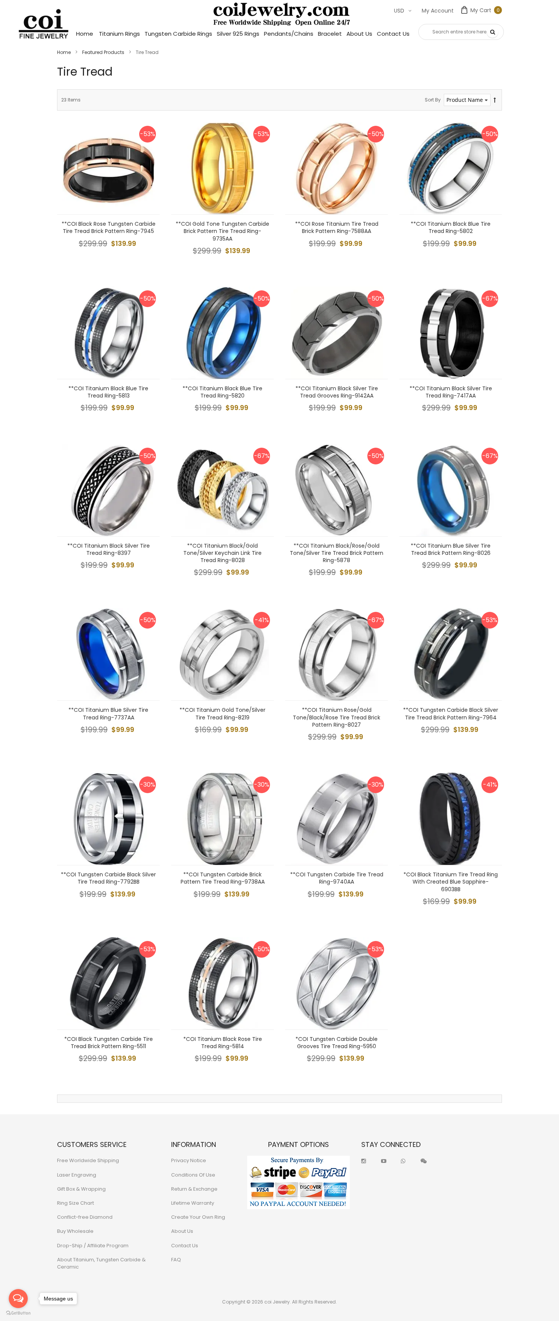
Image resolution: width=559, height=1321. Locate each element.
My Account (438, 10)
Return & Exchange (194, 1189)
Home (64, 52)
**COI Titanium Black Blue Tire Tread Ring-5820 (222, 392)
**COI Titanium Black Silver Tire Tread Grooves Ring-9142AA (336, 392)
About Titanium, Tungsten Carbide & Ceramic (101, 1263)
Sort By (433, 100)
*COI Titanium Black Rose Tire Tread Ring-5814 (222, 1042)
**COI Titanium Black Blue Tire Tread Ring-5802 (451, 227)
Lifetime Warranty (192, 1203)
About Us (182, 1231)
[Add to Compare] (148, 185)
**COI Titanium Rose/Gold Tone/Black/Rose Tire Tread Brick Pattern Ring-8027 (336, 717)
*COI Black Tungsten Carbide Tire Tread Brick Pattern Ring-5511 (108, 1042)
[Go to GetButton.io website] (18, 1313)
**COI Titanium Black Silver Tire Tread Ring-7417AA (451, 392)
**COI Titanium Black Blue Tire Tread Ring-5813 (108, 392)
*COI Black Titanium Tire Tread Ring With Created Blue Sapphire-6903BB (450, 882)
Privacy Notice (188, 1160)
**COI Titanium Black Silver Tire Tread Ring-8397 (108, 549)
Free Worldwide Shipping (88, 1160)
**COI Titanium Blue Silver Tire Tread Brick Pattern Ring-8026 (451, 549)
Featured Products (103, 52)
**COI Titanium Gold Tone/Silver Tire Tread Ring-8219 (222, 713)
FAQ (176, 1259)
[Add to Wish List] (148, 168)
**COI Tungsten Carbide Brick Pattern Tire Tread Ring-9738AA (223, 878)
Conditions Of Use (193, 1174)
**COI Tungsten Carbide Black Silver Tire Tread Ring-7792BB (108, 878)
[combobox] (461, 32)
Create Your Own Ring (198, 1217)
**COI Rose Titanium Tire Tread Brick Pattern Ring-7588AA (336, 227)
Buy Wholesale (75, 1231)
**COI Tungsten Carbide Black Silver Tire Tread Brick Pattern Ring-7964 (450, 713)
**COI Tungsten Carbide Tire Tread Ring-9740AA (336, 878)
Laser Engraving (76, 1174)
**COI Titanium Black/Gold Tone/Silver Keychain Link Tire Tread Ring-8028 (222, 553)
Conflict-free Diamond (85, 1217)
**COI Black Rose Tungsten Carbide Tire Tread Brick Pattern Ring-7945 (109, 227)
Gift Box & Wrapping (81, 1189)
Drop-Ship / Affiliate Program (93, 1245)
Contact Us (184, 1245)
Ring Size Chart (75, 1203)
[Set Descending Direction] (495, 100)
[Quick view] (148, 203)
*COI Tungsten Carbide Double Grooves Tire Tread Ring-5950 (336, 1042)
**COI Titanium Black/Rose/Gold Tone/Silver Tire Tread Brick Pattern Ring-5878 (336, 553)
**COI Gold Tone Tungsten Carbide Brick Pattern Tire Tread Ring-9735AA (222, 231)
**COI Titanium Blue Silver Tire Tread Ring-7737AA (108, 713)
